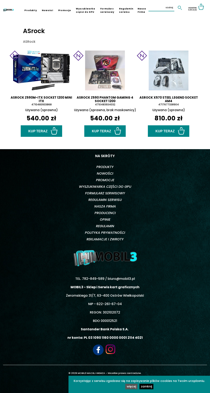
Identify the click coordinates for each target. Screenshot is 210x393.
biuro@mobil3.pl (121, 278)
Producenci (105, 213)
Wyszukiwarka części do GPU (85, 10)
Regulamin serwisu (126, 10)
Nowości (47, 10)
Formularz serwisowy (107, 10)
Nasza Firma (142, 10)
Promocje (64, 10)
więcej (131, 386)
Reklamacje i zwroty (105, 239)
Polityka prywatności (105, 232)
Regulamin (105, 226)
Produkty (30, 10)
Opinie (105, 219)
